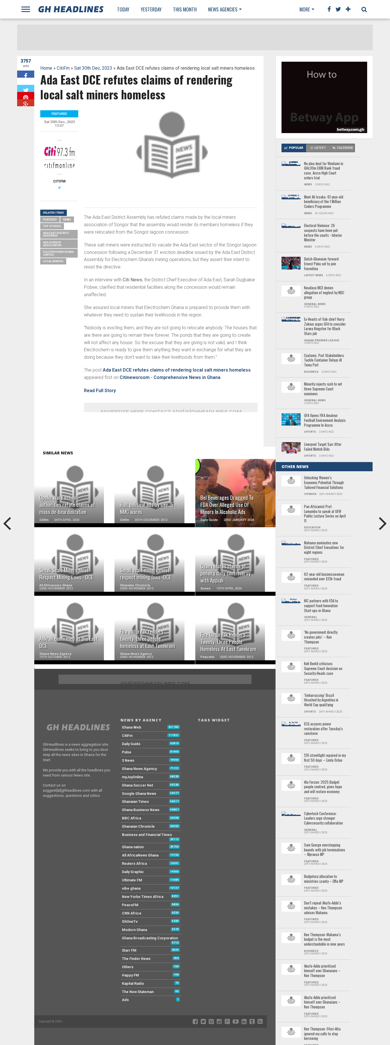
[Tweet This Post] (25, 88)
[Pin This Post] (25, 95)
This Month (185, 9)
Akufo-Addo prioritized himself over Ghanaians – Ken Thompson (322, 1002)
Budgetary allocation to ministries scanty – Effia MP (323, 879)
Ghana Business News (140, 810)
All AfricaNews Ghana (140, 855)
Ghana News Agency (139, 769)
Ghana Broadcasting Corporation (150, 938)
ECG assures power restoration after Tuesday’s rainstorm (323, 729)
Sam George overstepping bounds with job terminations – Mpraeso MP (324, 850)
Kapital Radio (133, 983)
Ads (125, 1000)
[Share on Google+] (25, 102)
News (67, 219)
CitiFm (63, 68)
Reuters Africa (134, 863)
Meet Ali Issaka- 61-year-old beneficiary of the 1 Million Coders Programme (323, 202)
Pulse (126, 752)
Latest (320, 148)
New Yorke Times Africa (142, 896)
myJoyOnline (132, 777)
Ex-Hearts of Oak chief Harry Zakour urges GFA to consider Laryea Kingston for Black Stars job (325, 326)
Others (127, 967)
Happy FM (130, 975)
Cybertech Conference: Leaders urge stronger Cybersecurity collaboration (323, 818)
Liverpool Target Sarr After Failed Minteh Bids (322, 447)
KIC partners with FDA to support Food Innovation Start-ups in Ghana (321, 606)
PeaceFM (130, 905)
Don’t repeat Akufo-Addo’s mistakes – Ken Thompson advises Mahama (323, 908)
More (304, 9)
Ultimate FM (132, 880)
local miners (53, 261)
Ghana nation (133, 847)
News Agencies (223, 9)
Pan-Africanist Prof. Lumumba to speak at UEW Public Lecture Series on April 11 (325, 513)
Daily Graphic (133, 872)
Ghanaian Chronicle (138, 826)
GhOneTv (130, 921)
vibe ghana (131, 888)
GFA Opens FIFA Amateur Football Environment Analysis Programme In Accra (325, 420)
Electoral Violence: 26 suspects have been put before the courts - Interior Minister (323, 232)
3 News (128, 760)
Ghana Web (131, 727)
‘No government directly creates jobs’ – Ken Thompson (320, 637)
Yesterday (151, 9)
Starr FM (129, 950)
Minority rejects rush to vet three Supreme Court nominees (323, 389)
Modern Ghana (134, 930)
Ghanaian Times (135, 801)
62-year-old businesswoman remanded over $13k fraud (324, 576)
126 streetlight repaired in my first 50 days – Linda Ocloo (325, 758)
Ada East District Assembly (56, 234)
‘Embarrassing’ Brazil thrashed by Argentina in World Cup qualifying (321, 700)
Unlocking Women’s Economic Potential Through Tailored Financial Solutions (324, 483)
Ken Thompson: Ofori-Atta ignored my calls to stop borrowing (322, 1034)
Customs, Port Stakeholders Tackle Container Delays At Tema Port (324, 360)
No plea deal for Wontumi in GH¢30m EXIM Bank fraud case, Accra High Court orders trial (323, 170)
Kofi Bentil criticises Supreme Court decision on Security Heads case (323, 668)
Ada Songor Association (52, 244)
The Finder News (136, 958)
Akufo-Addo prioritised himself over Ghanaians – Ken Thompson (322, 971)
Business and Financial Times (147, 835)
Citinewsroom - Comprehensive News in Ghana (170, 377)
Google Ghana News (139, 793)
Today (123, 9)
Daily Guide (131, 744)
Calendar (345, 148)
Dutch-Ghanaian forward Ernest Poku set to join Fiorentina (321, 264)
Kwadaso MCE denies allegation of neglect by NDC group (324, 293)
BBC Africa (131, 818)
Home (46, 68)
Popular (296, 148)
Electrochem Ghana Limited (58, 253)
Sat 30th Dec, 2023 (93, 68)
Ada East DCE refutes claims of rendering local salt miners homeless (177, 370)
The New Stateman (138, 992)
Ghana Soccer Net (137, 785)
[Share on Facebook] (25, 74)
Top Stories (52, 226)
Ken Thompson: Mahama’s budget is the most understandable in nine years (324, 939)
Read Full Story (100, 390)
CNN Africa (131, 913)
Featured (50, 219)
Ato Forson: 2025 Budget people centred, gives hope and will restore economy (323, 787)
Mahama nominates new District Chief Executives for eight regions (324, 548)
